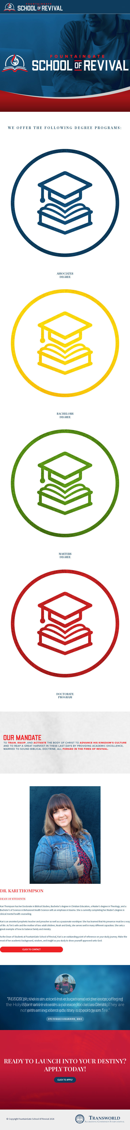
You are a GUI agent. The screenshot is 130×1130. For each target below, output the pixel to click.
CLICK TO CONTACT (31, 949)
